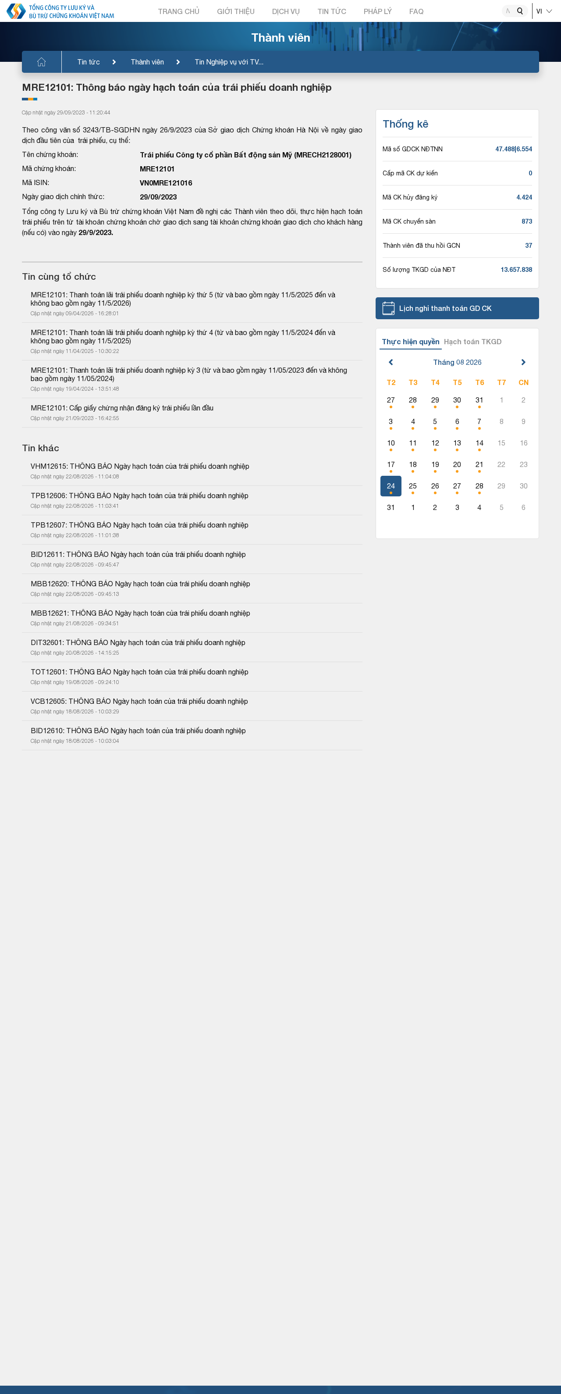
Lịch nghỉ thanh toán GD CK (445, 308)
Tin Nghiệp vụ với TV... (229, 62)
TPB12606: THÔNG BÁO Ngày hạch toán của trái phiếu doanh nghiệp (140, 495)
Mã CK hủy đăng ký (410, 197)
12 (435, 443)
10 (391, 443)
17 (391, 464)
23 (524, 464)
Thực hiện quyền (411, 341)
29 (435, 400)
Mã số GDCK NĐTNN (413, 149)
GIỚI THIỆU (236, 11)
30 (457, 400)
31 (479, 400)
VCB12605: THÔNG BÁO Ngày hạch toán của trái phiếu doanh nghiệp (139, 701)
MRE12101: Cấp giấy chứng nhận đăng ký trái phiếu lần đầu (122, 408)
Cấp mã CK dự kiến (410, 173)
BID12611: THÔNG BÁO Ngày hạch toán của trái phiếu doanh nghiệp (138, 554)
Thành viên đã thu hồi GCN (421, 245)
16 (524, 443)
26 (435, 486)
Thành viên (147, 62)
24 (391, 486)
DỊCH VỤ (286, 11)
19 (435, 464)
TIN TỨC (331, 11)
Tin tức (88, 62)
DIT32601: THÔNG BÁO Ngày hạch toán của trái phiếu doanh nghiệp (138, 642)
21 (479, 464)
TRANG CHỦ (178, 11)
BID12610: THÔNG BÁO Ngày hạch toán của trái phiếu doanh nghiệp (138, 730)
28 (413, 400)
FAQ (416, 11)
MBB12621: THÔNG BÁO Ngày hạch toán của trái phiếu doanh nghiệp (140, 613)
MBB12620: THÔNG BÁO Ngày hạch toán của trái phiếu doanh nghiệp (140, 584)
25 (413, 486)
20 (457, 464)
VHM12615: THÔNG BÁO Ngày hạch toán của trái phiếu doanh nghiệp (140, 466)
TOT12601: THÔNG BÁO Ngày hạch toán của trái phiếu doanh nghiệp (140, 672)
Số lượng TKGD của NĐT (419, 269)
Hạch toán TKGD (473, 341)
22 (501, 464)
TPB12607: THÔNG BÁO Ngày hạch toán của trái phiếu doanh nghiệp (140, 525)
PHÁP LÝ (378, 11)
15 (501, 443)
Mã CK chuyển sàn (409, 221)
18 (413, 464)
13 (457, 443)
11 (413, 443)
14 (479, 443)
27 (391, 400)
